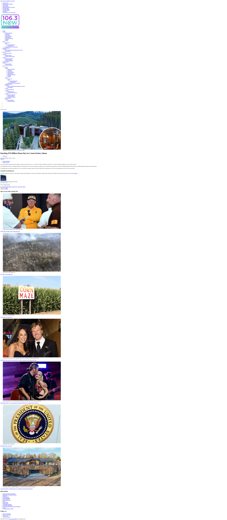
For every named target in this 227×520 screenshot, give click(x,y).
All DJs (6, 40)
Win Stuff (4, 49)
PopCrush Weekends (9, 38)
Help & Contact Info (9, 58)
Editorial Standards (6, 498)
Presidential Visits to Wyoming (6, 445)
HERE (76, 173)
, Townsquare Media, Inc (13, 518)
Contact (4, 57)
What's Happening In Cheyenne (9, 7)
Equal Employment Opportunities (9, 493)
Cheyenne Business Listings (8, 508)
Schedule (7, 39)
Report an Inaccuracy (7, 500)
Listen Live (7, 42)
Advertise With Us (6, 10)
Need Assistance (6, 497)
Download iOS (10, 45)
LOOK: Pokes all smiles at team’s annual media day (10, 231)
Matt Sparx (2, 158)
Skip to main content (4, 0)
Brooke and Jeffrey (8, 33)
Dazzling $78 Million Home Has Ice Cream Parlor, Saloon (14, 186)
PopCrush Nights (6, 9)
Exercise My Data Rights (7, 505)
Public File (5, 495)
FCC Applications (6, 499)
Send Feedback (6, 61)
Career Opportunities (9, 60)
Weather (4, 54)
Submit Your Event (8, 64)
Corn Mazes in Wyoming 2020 (6, 317)
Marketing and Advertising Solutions (10, 494)
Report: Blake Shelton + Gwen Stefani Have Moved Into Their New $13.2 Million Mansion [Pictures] (19, 403)
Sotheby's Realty (7, 184)
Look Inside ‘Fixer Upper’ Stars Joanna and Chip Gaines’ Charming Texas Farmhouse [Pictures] (18, 360)
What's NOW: (5, 2)
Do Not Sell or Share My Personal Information (11, 506)
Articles (6, 188)
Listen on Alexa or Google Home (9, 12)
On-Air (4, 31)
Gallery (6, 187)
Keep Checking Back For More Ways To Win (13, 50)
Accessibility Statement (7, 504)
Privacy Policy (5, 503)
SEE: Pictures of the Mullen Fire (6, 274)
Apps (6, 43)
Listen (4, 41)
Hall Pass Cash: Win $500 (8, 4)
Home (4, 30)
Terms (4, 501)
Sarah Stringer (8, 37)
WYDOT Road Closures (10, 56)
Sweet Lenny (7, 35)
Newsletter (5, 11)
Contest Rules (7, 51)
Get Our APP (5, 5)
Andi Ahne (7, 34)
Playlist (4, 52)
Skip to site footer (11, 0)
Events (4, 62)
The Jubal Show (6, 8)
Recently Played (8, 53)
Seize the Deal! (6, 6)
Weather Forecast (8, 55)
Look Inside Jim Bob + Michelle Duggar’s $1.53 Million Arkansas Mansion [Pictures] (16, 488)
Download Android (11, 44)
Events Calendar (8, 63)
